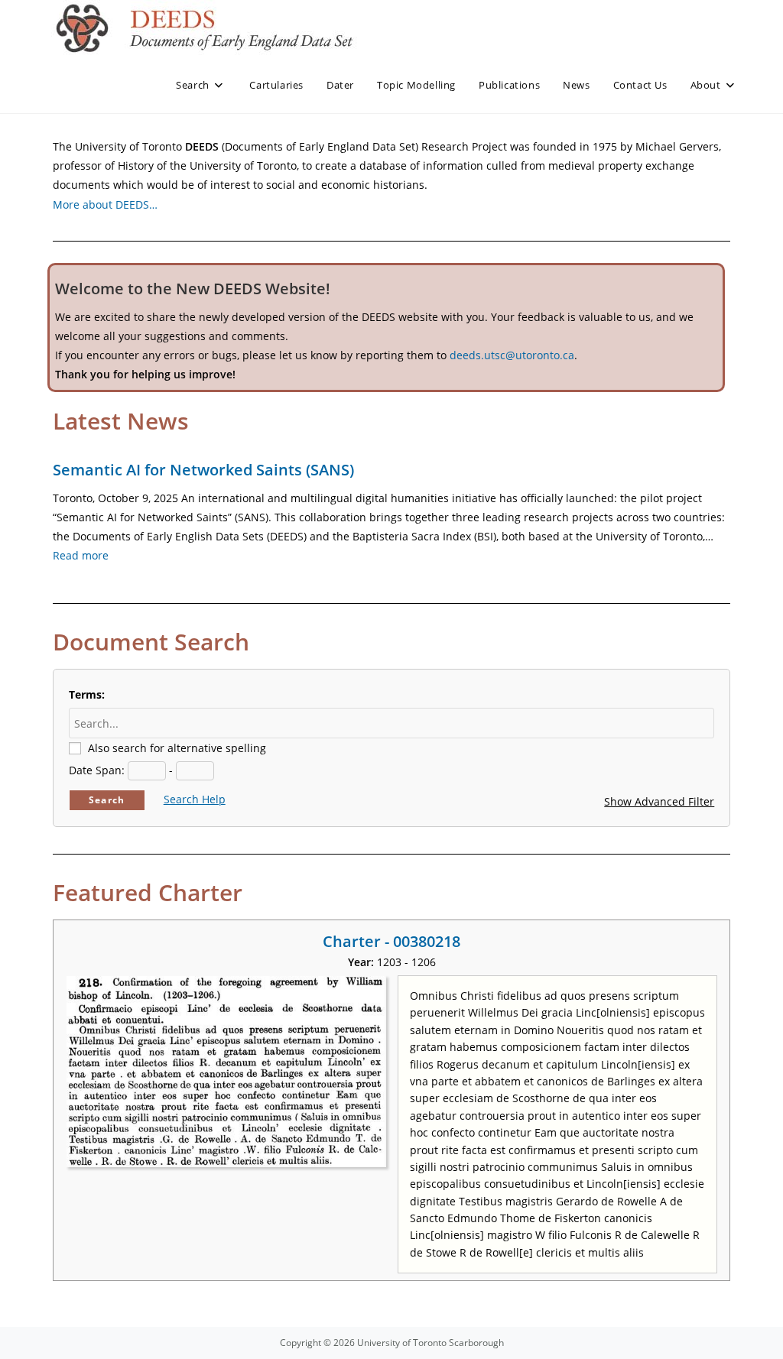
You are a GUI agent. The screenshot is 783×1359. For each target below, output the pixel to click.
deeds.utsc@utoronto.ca (512, 355)
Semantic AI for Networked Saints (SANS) (203, 469)
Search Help (195, 799)
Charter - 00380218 (391, 941)
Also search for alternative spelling (177, 748)
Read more (81, 555)
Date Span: (97, 770)
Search (107, 799)
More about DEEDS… (105, 204)
